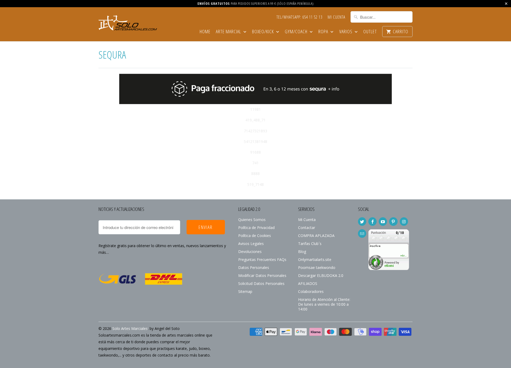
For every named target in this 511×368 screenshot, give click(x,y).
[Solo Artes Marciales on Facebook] (372, 221)
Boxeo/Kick (263, 32)
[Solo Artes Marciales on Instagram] (404, 221)
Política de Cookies (254, 235)
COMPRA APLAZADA (316, 235)
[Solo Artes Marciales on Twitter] (362, 221)
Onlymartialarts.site (314, 259)
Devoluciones (250, 251)
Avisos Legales (251, 243)
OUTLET (370, 32)
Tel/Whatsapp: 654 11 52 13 (299, 17)
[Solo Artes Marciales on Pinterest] (393, 221)
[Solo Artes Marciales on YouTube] (383, 221)
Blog (302, 251)
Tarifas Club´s (310, 243)
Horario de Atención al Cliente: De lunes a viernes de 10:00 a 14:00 (324, 304)
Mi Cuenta (336, 17)
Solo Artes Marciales (130, 328)
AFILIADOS (307, 283)
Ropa (323, 32)
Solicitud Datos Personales (261, 283)
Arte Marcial (229, 32)
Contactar (306, 227)
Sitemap (245, 291)
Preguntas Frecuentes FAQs (262, 259)
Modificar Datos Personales (262, 275)
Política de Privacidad (256, 227)
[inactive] (388, 268)
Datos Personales (253, 267)
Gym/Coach (296, 32)
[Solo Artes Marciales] (127, 22)
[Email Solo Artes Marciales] (362, 233)
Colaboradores (311, 291)
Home (205, 32)
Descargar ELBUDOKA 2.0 (320, 275)
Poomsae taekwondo (316, 267)
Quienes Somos (252, 219)
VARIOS (346, 32)
